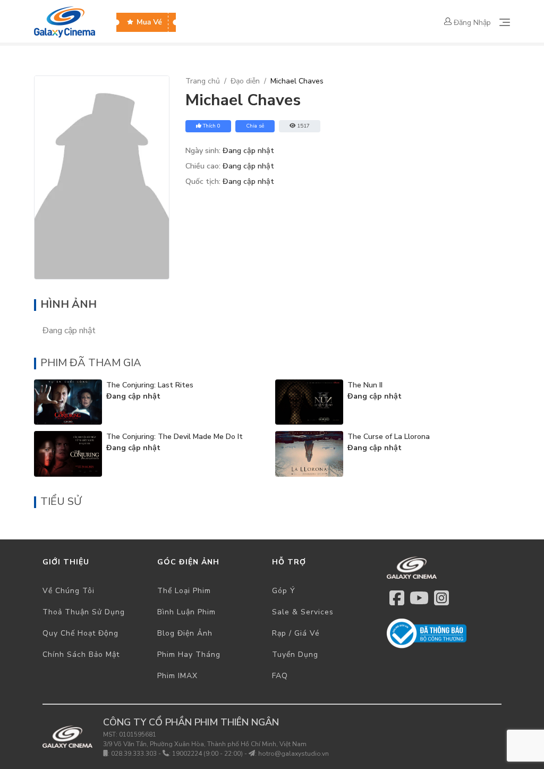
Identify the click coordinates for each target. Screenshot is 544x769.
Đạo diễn (245, 81)
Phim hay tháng (188, 654)
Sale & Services (303, 612)
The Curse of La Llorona (388, 437)
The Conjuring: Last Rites (149, 385)
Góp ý (283, 591)
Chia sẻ (255, 126)
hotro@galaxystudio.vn (293, 753)
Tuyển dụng (295, 654)
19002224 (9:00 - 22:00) (207, 753)
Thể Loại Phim (184, 591)
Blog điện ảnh (184, 633)
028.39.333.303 (134, 753)
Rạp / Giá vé (296, 633)
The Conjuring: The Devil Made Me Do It (174, 437)
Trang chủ (202, 81)
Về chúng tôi (68, 591)
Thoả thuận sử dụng (83, 612)
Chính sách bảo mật (81, 654)
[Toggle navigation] (504, 22)
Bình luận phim (186, 612)
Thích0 (211, 126)
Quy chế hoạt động (80, 633)
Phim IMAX (177, 676)
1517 (303, 126)
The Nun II (364, 385)
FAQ (280, 676)
